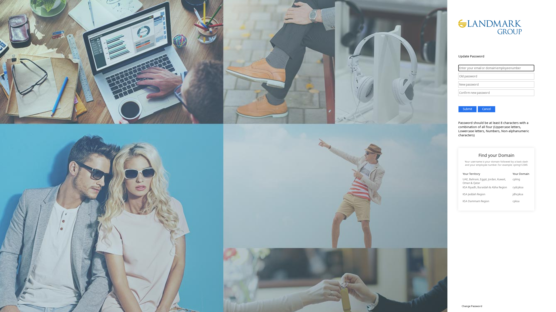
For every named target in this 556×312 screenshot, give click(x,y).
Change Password (472, 306)
